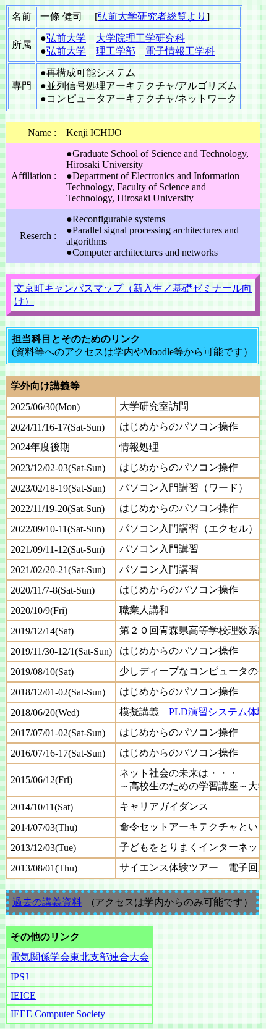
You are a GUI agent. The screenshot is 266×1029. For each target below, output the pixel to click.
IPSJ (19, 977)
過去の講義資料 (47, 902)
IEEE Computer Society (58, 1014)
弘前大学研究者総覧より (152, 16)
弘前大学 (66, 38)
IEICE (23, 995)
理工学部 (115, 51)
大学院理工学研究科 (140, 38)
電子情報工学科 (180, 51)
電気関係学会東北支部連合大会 (80, 957)
